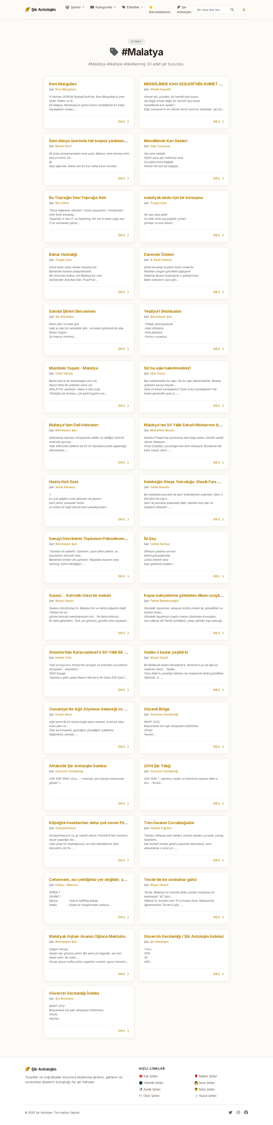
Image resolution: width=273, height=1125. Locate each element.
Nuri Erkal (62, 203)
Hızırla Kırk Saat (63, 481)
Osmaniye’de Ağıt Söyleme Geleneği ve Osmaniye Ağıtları (103, 709)
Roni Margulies (63, 84)
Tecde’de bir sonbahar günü (170, 879)
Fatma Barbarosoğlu (164, 600)
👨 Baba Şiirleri (204, 1089)
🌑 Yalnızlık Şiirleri (151, 1083)
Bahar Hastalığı (63, 254)
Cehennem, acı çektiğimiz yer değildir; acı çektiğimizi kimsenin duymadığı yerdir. (123, 879)
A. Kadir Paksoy (161, 259)
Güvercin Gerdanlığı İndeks (74, 993)
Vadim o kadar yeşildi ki (166, 652)
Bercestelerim (159, 12)
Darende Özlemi (158, 254)
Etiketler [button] (133, 7)
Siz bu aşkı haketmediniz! (167, 368)
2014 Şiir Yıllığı (157, 765)
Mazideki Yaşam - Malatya (73, 368)
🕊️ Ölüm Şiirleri (149, 1096)
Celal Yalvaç (64, 373)
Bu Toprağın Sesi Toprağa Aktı (77, 197)
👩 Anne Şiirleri (204, 1083)
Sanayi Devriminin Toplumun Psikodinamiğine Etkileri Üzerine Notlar (111, 538)
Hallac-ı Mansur (66, 885)
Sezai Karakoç (65, 487)
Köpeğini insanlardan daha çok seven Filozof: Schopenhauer (105, 822)
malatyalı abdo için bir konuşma (173, 197)
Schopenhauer (65, 828)
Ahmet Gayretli (160, 89)
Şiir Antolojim (184, 9)
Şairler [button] (76, 7)
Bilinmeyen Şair (161, 316)
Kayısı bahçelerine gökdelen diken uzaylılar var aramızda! (197, 595)
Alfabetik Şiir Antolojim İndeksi (78, 765)
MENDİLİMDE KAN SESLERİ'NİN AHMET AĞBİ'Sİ (188, 84)
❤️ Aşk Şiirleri (148, 1076)
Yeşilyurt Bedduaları (162, 311)
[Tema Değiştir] (244, 9)
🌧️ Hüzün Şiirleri (205, 1096)
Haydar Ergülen (161, 828)
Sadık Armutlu (159, 487)
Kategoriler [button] (104, 7)
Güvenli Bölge (157, 709)
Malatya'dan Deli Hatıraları (73, 425)
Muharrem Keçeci (162, 430)
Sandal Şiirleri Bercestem (72, 311)
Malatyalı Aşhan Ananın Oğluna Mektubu (87, 936)
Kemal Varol (63, 146)
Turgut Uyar (158, 203)
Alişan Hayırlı (64, 600)
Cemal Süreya (160, 544)
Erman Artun (63, 714)
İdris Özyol (157, 373)
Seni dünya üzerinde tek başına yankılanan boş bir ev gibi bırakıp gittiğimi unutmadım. (129, 140)
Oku (122, 121)
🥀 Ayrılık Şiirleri (149, 1089)
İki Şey (150, 538)
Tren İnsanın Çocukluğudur (169, 822)
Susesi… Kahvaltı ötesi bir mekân (80, 595)
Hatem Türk (63, 657)
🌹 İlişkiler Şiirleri (205, 1076)
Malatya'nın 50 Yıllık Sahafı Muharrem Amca (185, 425)
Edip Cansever (160, 146)
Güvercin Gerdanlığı (164, 714)
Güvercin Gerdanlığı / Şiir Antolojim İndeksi (183, 936)
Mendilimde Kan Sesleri (165, 140)
